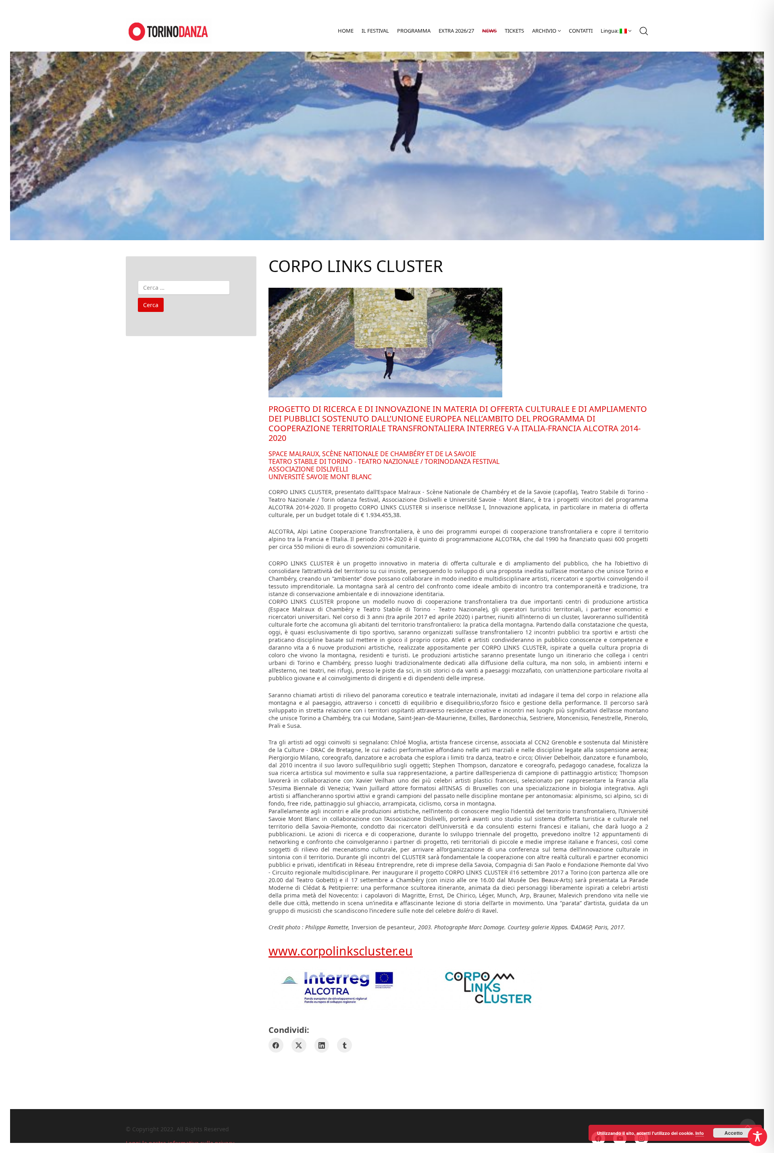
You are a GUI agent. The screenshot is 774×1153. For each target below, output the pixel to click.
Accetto (733, 1132)
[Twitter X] (298, 1045)
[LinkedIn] (321, 1045)
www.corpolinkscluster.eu (340, 951)
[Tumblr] (344, 1045)
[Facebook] (275, 1045)
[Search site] (643, 31)
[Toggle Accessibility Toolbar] (757, 1136)
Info (699, 1133)
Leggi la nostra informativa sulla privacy (180, 1143)
